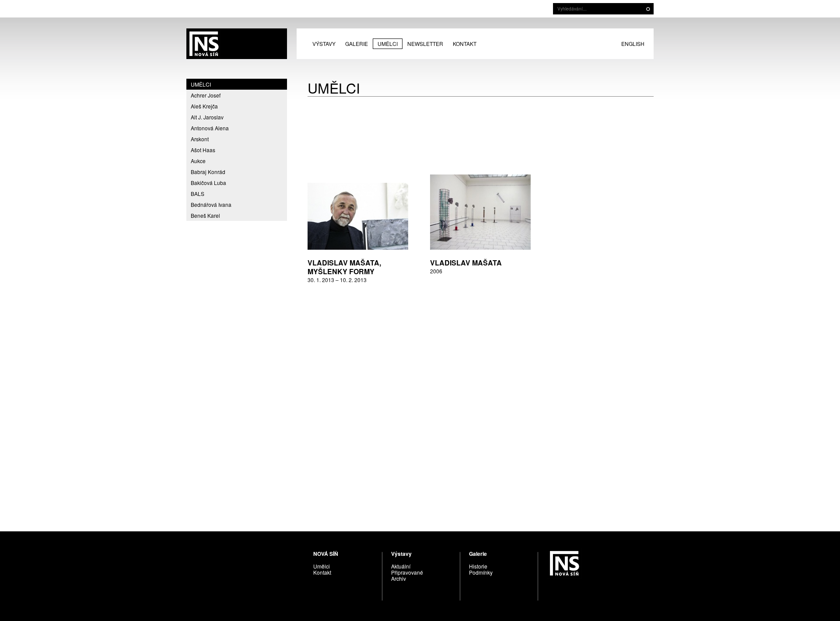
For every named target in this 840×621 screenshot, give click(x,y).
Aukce (198, 160)
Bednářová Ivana (211, 204)
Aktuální (400, 566)
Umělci (388, 43)
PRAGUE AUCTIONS (236, 43)
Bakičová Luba (208, 182)
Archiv (398, 578)
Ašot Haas (203, 150)
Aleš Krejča (204, 106)
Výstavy (324, 43)
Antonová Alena (210, 128)
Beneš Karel (205, 215)
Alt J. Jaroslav (207, 117)
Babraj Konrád (208, 171)
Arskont (200, 139)
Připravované (407, 572)
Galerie (356, 43)
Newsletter (425, 43)
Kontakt (464, 43)
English (632, 43)
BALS (197, 193)
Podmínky (481, 572)
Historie (478, 566)
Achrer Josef (205, 95)
